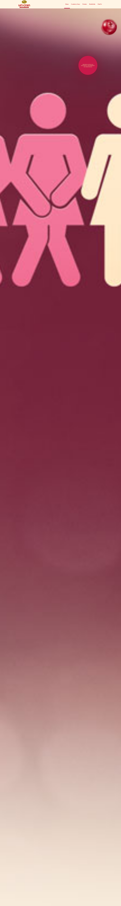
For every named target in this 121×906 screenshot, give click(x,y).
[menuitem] (67, 4)
